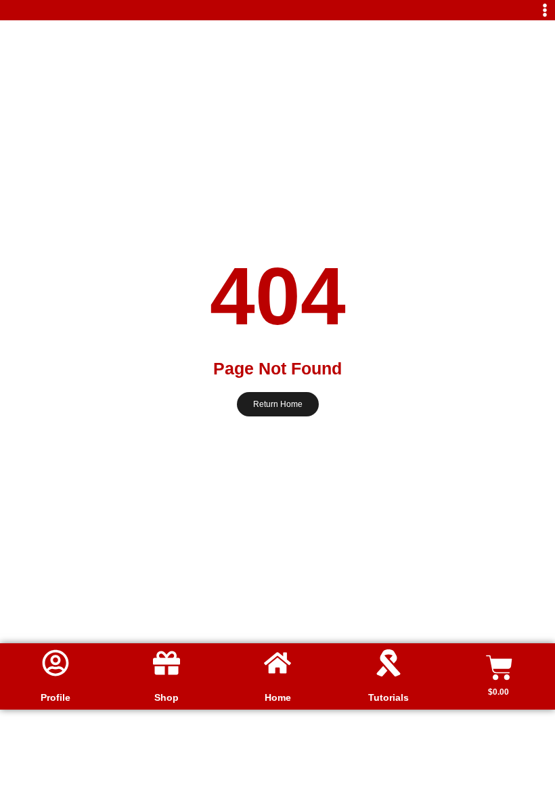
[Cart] (499, 667)
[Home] (277, 662)
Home (278, 697)
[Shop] (166, 662)
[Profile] (55, 662)
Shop (166, 697)
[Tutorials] (388, 662)
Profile (55, 697)
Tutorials (388, 697)
